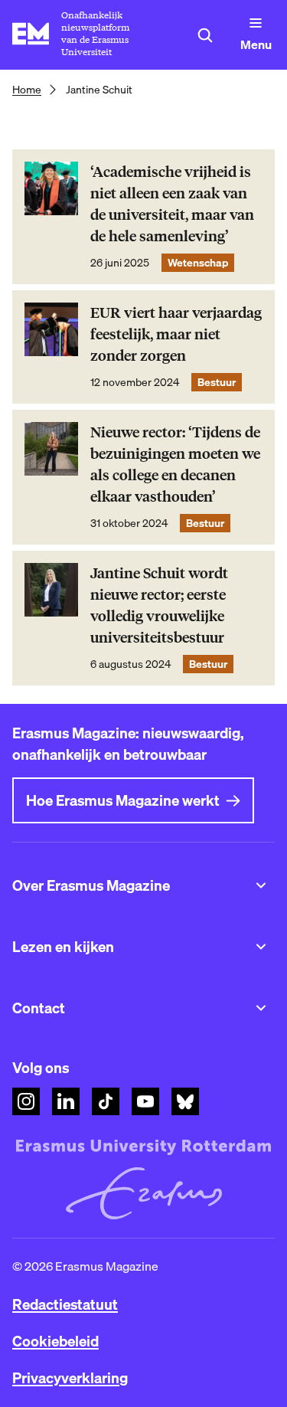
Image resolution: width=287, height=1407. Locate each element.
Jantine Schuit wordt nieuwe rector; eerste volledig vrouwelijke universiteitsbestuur (159, 605)
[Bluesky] (185, 1101)
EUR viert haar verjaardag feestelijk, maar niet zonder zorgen (176, 334)
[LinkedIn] (66, 1101)
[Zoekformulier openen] (205, 35)
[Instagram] (26, 1101)
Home (26, 89)
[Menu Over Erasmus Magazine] (261, 885)
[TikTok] (105, 1101)
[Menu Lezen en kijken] (261, 946)
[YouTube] (145, 1101)
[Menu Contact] (261, 1008)
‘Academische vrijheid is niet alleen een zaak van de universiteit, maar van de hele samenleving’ (172, 204)
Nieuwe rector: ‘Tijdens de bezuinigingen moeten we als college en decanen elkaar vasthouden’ (175, 465)
